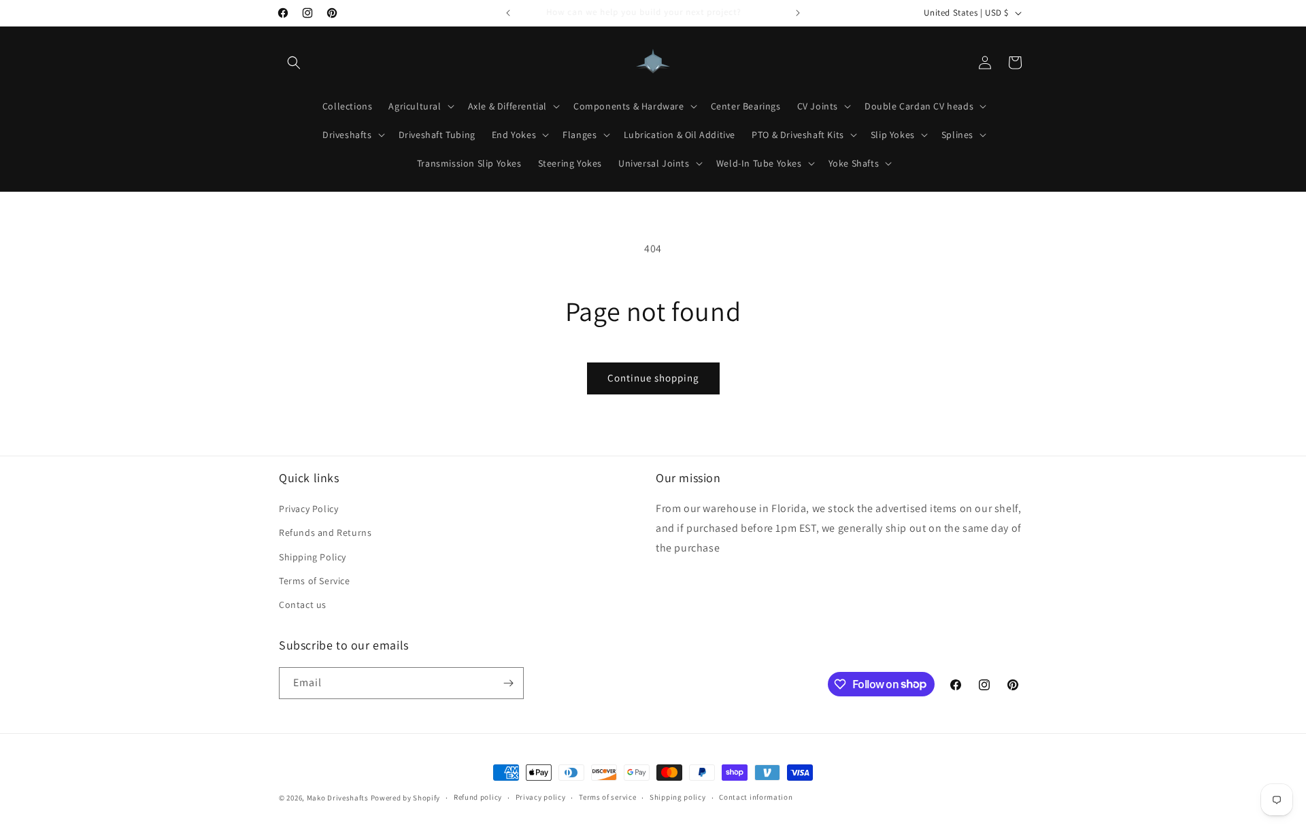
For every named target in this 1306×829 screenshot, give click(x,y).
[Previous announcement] (508, 13)
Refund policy (478, 797)
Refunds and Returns (325, 532)
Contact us (302, 604)
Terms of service (607, 797)
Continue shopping (653, 377)
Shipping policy (678, 797)
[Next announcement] (798, 13)
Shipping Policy (312, 557)
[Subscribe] (508, 683)
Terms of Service (314, 581)
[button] (294, 63)
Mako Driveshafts (338, 797)
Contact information (755, 797)
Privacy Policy (308, 509)
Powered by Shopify (406, 797)
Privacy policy (541, 797)
